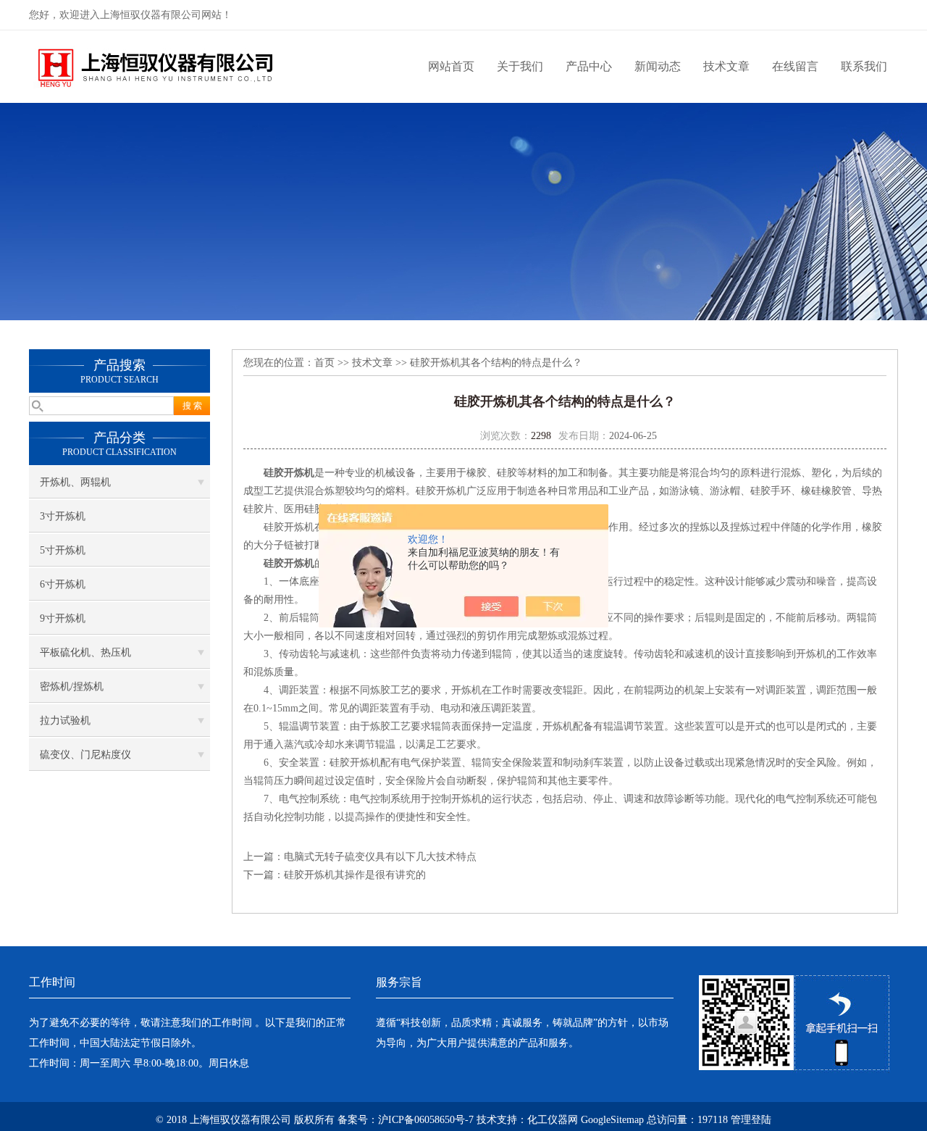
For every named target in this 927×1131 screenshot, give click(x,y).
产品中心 (589, 66)
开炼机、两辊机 (75, 482)
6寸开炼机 (62, 584)
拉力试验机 (65, 720)
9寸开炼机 (62, 618)
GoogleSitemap (612, 1119)
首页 (324, 362)
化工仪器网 (552, 1119)
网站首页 (451, 66)
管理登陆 (751, 1119)
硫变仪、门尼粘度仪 (85, 754)
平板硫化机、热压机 (85, 652)
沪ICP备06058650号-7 (426, 1119)
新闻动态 (657, 66)
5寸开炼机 (62, 550)
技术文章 (726, 66)
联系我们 (864, 66)
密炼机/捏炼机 (72, 686)
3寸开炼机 (62, 516)
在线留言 (795, 66)
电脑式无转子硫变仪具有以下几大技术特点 (380, 856)
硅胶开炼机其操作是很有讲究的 (355, 874)
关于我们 (520, 66)
